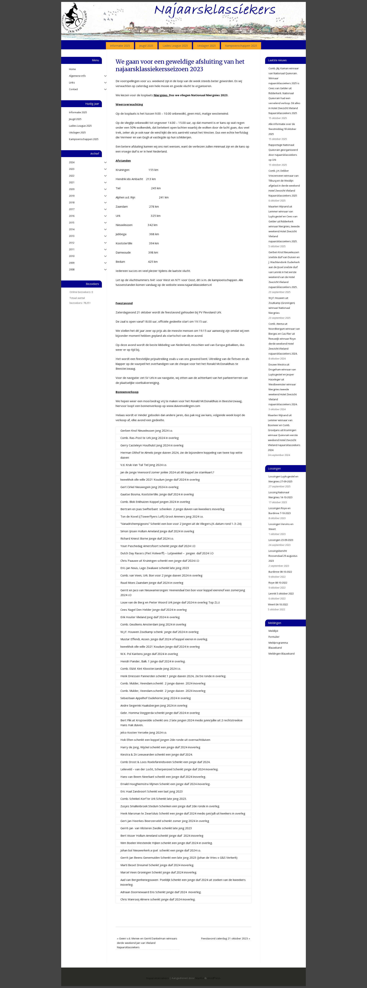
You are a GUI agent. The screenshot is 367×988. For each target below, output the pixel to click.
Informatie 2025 (120, 45)
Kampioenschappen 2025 (241, 45)
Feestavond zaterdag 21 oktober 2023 (225, 938)
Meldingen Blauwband (282, 653)
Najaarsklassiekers (157, 978)
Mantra (199, 978)
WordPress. (214, 978)
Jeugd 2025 (146, 45)
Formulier (274, 636)
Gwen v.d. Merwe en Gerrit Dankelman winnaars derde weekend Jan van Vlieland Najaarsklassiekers (147, 943)
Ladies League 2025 (175, 45)
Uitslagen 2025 (206, 45)
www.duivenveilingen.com (183, 406)
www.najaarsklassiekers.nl (194, 285)
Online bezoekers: (81, 292)
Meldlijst (273, 631)
